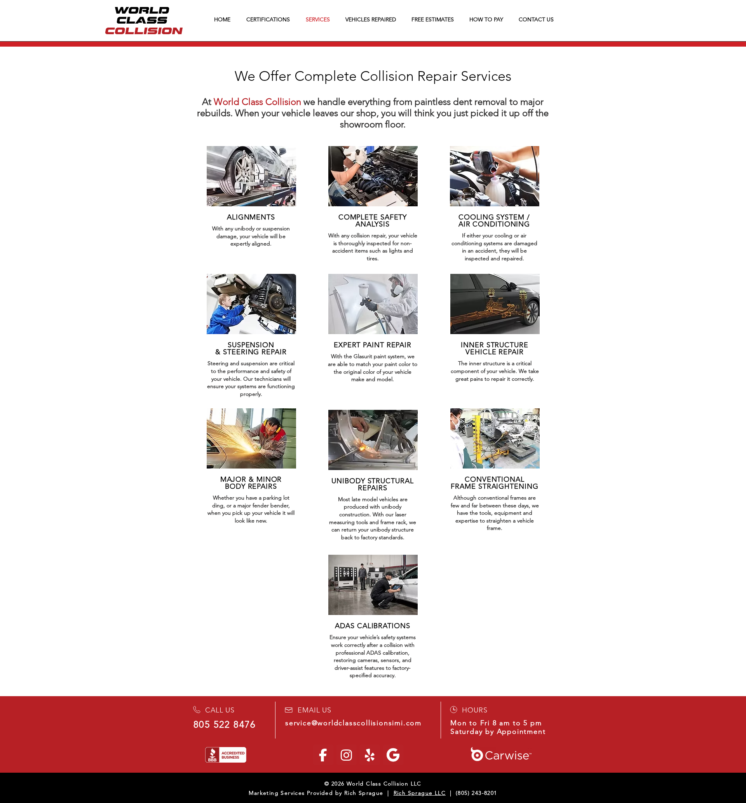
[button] (488, 19)
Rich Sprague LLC (420, 792)
